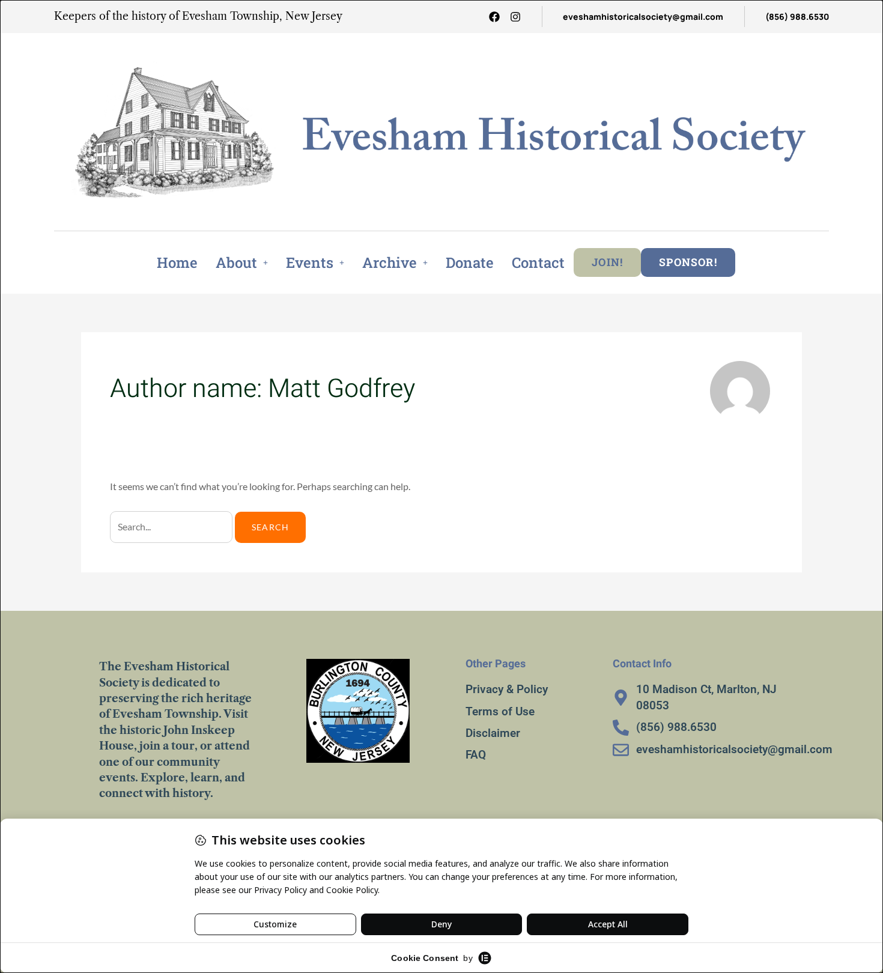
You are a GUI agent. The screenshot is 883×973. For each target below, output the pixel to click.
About (236, 262)
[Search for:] (172, 527)
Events (309, 262)
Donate (470, 262)
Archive (389, 262)
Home (177, 262)
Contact (538, 262)
